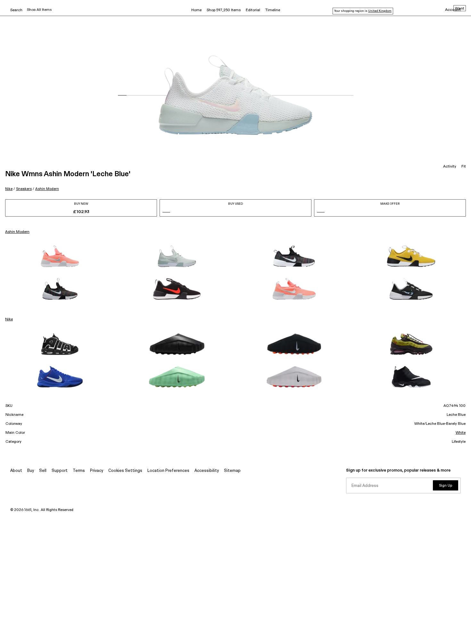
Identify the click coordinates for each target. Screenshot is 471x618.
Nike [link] (9, 319)
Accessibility (206, 471)
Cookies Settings (125, 471)
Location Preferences (168, 471)
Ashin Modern (47, 189)
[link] (60, 256)
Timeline (272, 10)
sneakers (24, 189)
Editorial (253, 10)
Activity (449, 167)
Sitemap (232, 471)
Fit (463, 167)
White (461, 433)
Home (196, 10)
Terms (79, 471)
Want (459, 9)
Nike (8, 189)
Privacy (96, 471)
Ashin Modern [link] (17, 232)
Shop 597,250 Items (224, 10)
